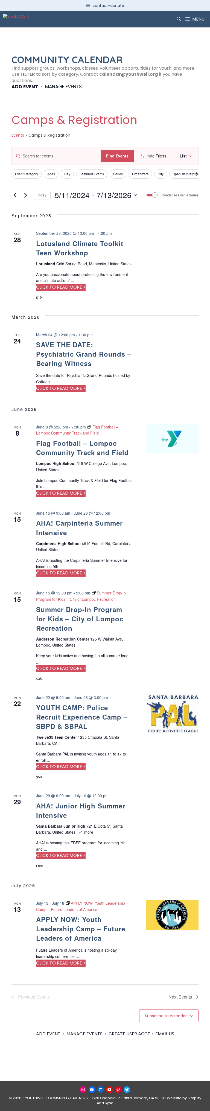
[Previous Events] (14, 195)
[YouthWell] (16, 19)
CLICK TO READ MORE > (61, 287)
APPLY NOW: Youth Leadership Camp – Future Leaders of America (80, 929)
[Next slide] (197, 174)
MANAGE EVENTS (63, 86)
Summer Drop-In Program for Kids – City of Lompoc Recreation (79, 619)
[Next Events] (25, 195)
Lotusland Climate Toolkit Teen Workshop (79, 248)
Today (41, 195)
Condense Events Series (180, 195)
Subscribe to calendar (166, 1016)
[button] (178, 19)
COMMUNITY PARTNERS (68, 1098)
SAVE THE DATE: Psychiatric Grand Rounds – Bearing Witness (83, 354)
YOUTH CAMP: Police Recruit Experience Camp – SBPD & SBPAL (81, 717)
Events (17, 135)
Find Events (117, 156)
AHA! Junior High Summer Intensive (80, 810)
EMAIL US (164, 1034)
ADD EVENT (24, 86)
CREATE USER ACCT (129, 1034)
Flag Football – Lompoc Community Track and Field (82, 447)
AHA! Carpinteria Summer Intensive (79, 527)
